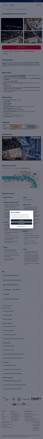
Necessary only (21, 223)
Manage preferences (21, 226)
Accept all (21, 220)
